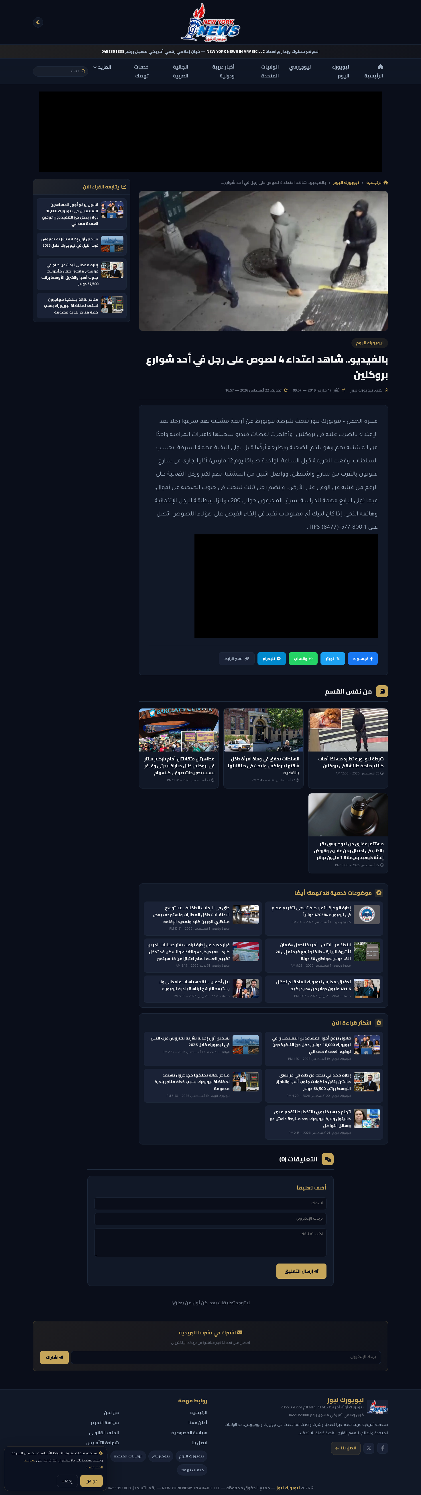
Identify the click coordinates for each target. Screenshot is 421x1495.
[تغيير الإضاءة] (38, 22)
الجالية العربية (180, 71)
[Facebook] (382, 1448)
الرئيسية (373, 75)
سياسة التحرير (105, 1422)
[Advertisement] (210, 132)
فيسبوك (360, 658)
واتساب (300, 658)
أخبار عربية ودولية (223, 71)
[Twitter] (368, 1448)
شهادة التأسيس (102, 1443)
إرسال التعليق (299, 1271)
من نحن (111, 1412)
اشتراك (52, 1357)
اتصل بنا (348, 1448)
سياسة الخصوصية (189, 1432)
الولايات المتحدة (270, 71)
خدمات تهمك (141, 71)
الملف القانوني (104, 1432)
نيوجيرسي (300, 66)
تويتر (330, 658)
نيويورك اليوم (340, 71)
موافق (91, 1481)
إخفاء (67, 1481)
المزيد (104, 67)
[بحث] (83, 71)
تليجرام (269, 658)
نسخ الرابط (233, 658)
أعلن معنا (197, 1422)
